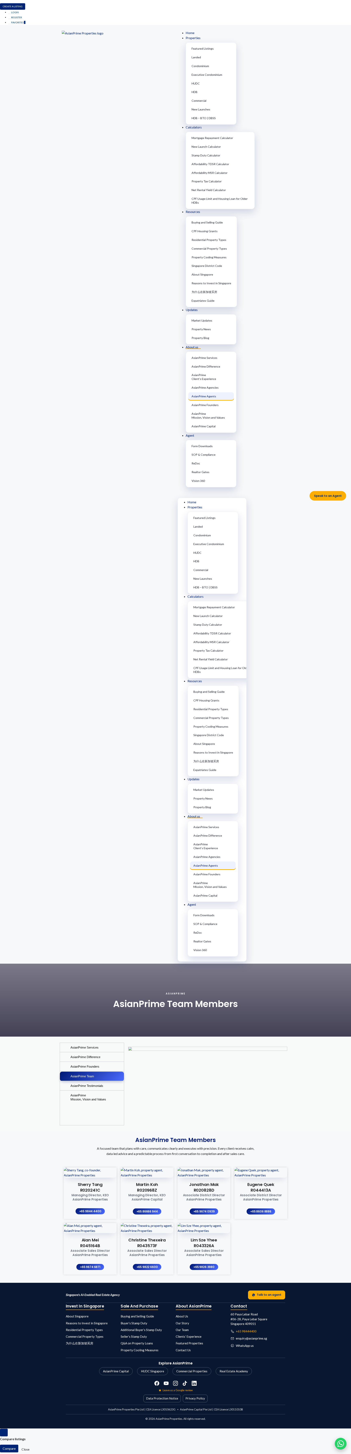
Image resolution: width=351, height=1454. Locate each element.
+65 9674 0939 (204, 1211)
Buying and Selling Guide (207, 222)
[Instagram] (175, 1383)
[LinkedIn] (194, 1383)
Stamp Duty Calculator (206, 155)
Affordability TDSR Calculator (210, 164)
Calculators (194, 127)
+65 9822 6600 (147, 1267)
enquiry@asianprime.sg (251, 1338)
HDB (194, 92)
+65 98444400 (246, 1331)
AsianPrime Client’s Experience (204, 377)
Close (25, 1449)
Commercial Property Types (209, 248)
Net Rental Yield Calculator (209, 190)
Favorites (18, 22)
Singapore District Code (207, 265)
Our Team (182, 1330)
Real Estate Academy (234, 1371)
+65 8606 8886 (260, 1211)
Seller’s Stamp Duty (134, 1336)
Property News (201, 329)
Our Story (182, 1323)
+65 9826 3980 (203, 1267)
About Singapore (202, 274)
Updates (192, 310)
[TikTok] (184, 1383)
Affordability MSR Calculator (210, 172)
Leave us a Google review (178, 1390)
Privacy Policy (195, 1398)
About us (192, 347)
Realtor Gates (200, 472)
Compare (9, 1448)
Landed (196, 57)
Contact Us (183, 1350)
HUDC (196, 83)
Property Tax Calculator (207, 181)
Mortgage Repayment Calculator (212, 138)
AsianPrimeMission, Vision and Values (208, 415)
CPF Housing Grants (205, 231)
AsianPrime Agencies (205, 387)
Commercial (199, 100)
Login (15, 12)
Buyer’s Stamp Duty (134, 1323)
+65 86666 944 (147, 1211)
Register (16, 17)
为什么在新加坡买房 (204, 292)
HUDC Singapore (152, 1371)
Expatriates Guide (203, 300)
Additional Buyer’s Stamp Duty (141, 1330)
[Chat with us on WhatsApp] (341, 1444)
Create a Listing (13, 6)
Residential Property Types (209, 240)
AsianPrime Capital (204, 426)
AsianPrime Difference (206, 366)
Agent (190, 435)
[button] (233, 493)
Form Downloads (202, 446)
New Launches (201, 109)
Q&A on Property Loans (137, 1343)
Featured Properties (189, 1343)
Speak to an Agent (328, 496)
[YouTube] (166, 1383)
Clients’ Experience (189, 1336)
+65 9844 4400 (90, 1211)
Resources (193, 212)
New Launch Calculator (206, 146)
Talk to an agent (269, 1295)
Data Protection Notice (162, 1398)
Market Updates (202, 320)
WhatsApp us (245, 1345)
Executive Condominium (207, 74)
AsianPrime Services (204, 357)
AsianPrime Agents (204, 396)
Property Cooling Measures (209, 257)
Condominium (200, 66)
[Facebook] (156, 1383)
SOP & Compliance (204, 454)
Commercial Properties (191, 1371)
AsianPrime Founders (205, 405)
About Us (182, 1316)
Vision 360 (198, 480)
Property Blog (200, 338)
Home (190, 33)
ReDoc (196, 463)
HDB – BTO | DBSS (204, 118)
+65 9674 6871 (90, 1267)
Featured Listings (203, 48)
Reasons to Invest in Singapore (211, 283)
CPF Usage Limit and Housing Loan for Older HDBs (220, 200)
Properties (193, 38)
